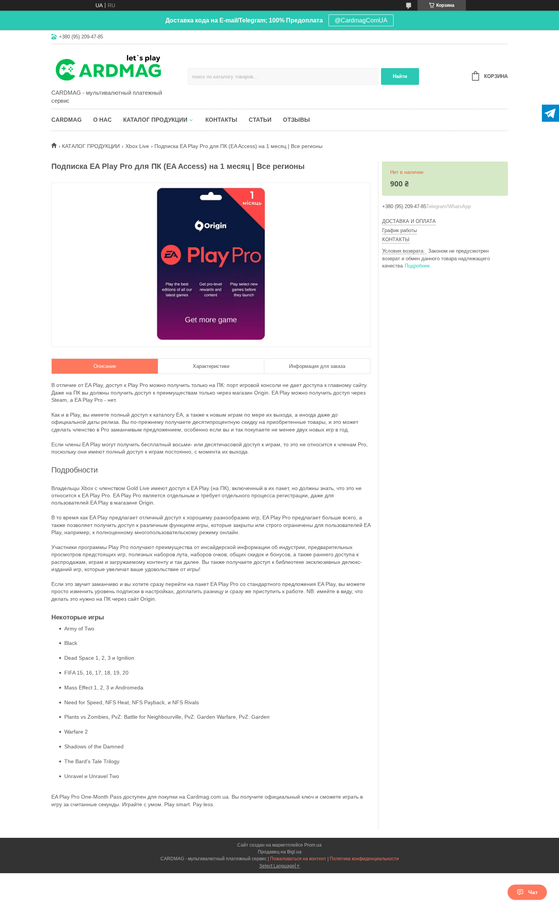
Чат (533, 892)
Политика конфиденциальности (364, 858)
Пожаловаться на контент (298, 858)
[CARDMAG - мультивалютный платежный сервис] (117, 67)
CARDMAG (66, 120)
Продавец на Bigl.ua (280, 852)
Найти (400, 76)
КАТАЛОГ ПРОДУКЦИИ (91, 146)
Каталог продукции (155, 120)
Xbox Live (137, 146)
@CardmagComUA (361, 20)
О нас (102, 120)
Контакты (221, 120)
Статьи (260, 120)
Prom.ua (313, 845)
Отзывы (296, 120)
